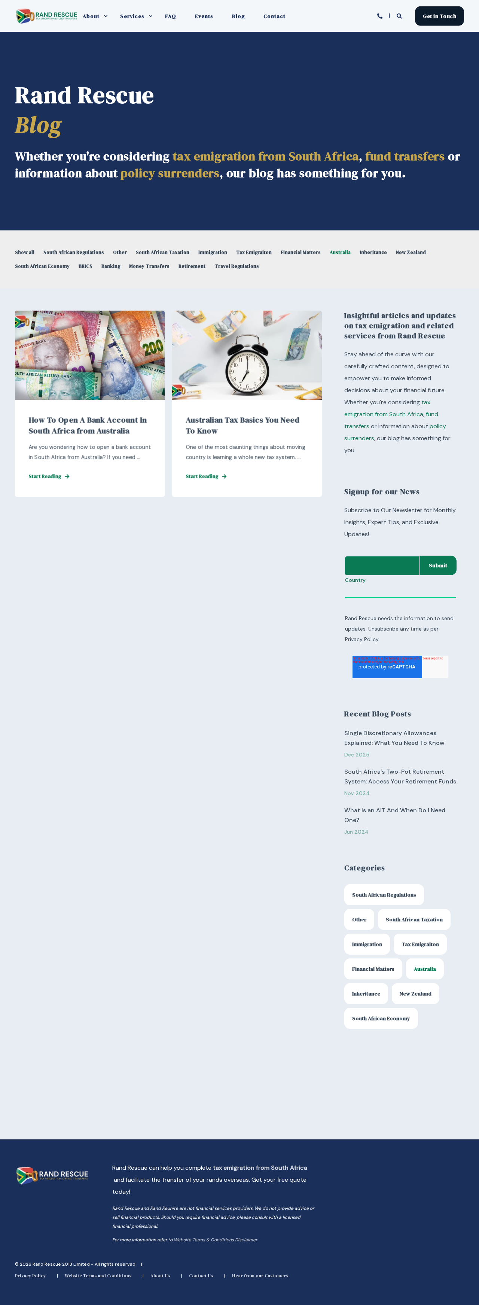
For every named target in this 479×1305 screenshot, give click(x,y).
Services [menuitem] (132, 16)
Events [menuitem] (204, 16)
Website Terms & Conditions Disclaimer (215, 1240)
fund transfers (405, 156)
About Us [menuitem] (160, 1276)
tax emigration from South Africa (266, 156)
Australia (340, 252)
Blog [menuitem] (238, 16)
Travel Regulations (236, 266)
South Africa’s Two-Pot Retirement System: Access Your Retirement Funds (400, 776)
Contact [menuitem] (274, 16)
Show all (24, 252)
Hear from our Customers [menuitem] (260, 1276)
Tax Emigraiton (254, 252)
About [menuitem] (91, 16)
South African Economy (42, 266)
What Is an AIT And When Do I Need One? (394, 815)
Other (120, 252)
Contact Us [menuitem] (201, 1276)
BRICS (85, 266)
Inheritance (373, 252)
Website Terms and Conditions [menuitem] (98, 1276)
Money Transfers (149, 266)
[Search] (400, 15)
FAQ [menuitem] (170, 16)
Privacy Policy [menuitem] (30, 1276)
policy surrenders (170, 173)
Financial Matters (301, 252)
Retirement (192, 266)
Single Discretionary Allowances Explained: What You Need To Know (394, 738)
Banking (110, 266)
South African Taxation (162, 252)
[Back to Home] (47, 22)
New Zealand (411, 252)
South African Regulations (73, 252)
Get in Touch (439, 15)
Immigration (212, 252)
